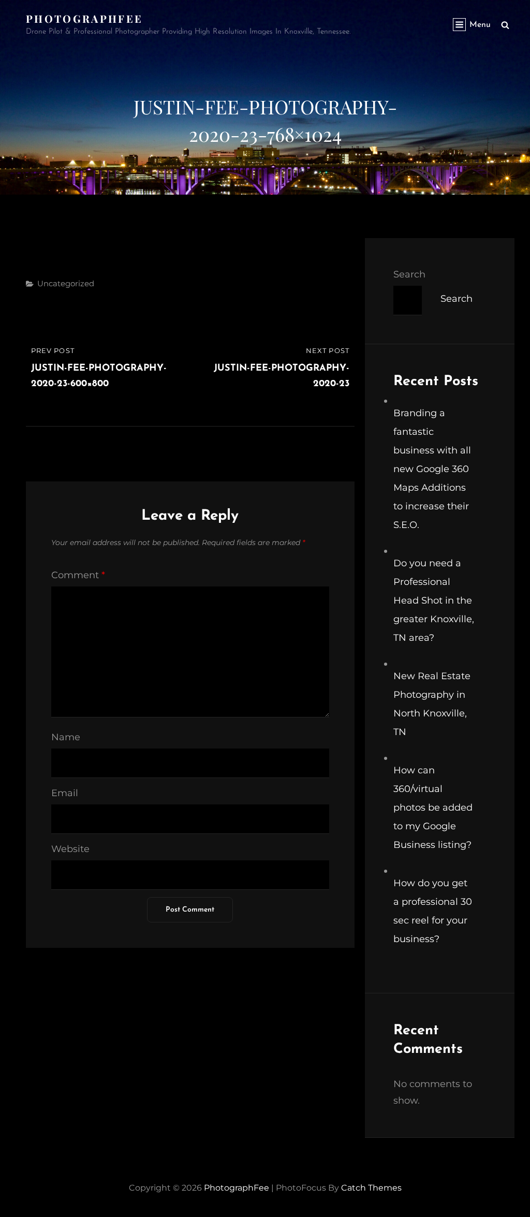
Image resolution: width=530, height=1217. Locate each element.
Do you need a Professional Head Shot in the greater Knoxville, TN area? (433, 600)
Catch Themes (371, 1188)
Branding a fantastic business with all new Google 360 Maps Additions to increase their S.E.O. (432, 469)
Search (409, 274)
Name (65, 737)
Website (70, 849)
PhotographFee (84, 18)
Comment (78, 575)
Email (64, 793)
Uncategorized (65, 283)
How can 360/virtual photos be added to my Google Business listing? (433, 808)
